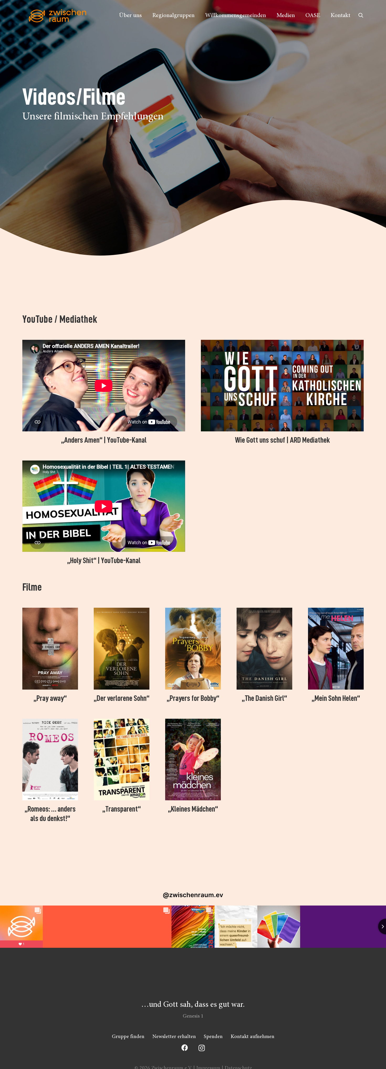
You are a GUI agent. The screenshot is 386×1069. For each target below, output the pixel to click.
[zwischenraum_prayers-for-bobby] (193, 648)
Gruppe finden (128, 1036)
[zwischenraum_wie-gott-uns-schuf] (282, 385)
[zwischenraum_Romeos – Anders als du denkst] (50, 759)
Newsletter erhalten (174, 1036)
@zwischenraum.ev (193, 895)
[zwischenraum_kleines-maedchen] (193, 759)
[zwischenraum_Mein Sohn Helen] (336, 648)
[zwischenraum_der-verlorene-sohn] (121, 648)
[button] (361, 15)
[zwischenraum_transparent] (121, 759)
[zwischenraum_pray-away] (50, 648)
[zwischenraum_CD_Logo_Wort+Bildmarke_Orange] (57, 16)
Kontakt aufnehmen (252, 1036)
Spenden (213, 1036)
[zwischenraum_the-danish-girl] (264, 648)
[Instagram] (202, 1048)
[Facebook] (184, 1047)
